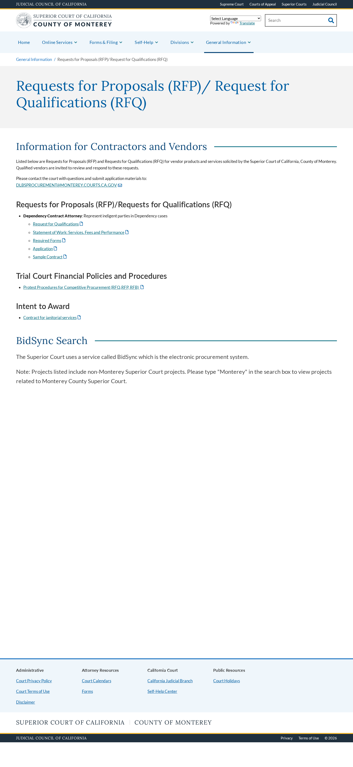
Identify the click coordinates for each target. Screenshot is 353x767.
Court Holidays (226, 680)
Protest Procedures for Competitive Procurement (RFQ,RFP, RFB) (84, 287)
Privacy (287, 738)
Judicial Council (324, 4)
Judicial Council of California (51, 4)
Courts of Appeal (263, 4)
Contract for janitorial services (52, 317)
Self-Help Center (162, 691)
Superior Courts (294, 4)
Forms (87, 691)
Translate (247, 23)
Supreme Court (232, 4)
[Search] (331, 20)
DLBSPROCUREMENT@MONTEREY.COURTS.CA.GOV (66, 185)
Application (45, 248)
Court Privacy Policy (34, 680)
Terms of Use (308, 738)
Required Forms (49, 240)
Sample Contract (50, 256)
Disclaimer (25, 702)
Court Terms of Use (33, 691)
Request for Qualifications (58, 223)
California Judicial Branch (170, 680)
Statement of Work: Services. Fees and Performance (81, 232)
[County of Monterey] (64, 25)
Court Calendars (96, 680)
